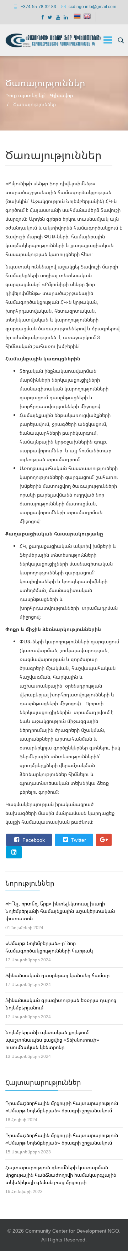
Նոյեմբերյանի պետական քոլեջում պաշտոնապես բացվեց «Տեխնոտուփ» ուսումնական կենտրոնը (52, 1039)
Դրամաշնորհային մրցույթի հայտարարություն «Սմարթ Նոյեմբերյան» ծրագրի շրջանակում (61, 1107)
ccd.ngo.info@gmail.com (92, 7)
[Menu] (107, 40)
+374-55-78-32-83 (38, 7)
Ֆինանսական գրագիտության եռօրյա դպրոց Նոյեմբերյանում (60, 1004)
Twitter (78, 839)
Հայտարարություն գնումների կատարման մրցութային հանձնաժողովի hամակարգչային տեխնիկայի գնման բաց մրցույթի (60, 1175)
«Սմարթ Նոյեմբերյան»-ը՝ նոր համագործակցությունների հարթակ (49, 947)
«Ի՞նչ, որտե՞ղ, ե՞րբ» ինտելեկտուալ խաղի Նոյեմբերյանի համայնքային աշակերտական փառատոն (60, 911)
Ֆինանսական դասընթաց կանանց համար (57, 975)
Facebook (33, 839)
